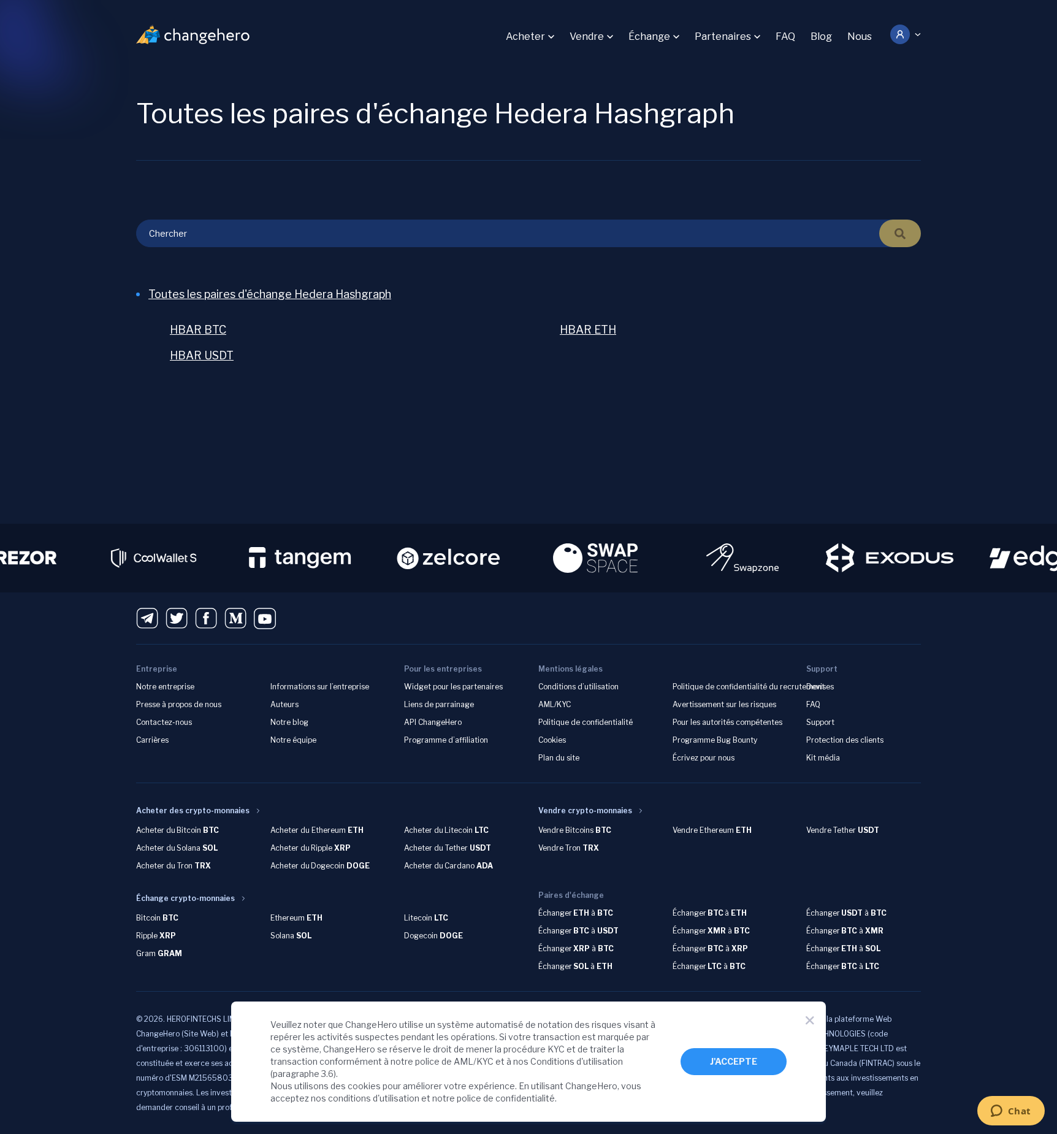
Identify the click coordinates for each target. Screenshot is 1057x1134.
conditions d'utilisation (373, 1098)
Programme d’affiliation (446, 740)
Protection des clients (844, 740)
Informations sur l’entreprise (319, 686)
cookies (364, 1086)
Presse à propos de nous (178, 704)
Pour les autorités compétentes (727, 722)
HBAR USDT (202, 355)
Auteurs (284, 704)
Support (820, 722)
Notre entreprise (165, 686)
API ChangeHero (433, 722)
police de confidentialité (506, 1098)
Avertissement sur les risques (724, 704)
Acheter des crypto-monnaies (193, 810)
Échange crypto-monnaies (185, 898)
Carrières (152, 740)
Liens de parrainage (439, 704)
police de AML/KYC (454, 1061)
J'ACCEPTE (733, 1061)
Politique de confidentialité (585, 722)
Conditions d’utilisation (578, 686)
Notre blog (289, 722)
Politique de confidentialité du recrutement (749, 686)
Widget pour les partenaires (453, 686)
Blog (821, 36)
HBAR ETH (588, 329)
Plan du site (558, 757)
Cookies (552, 740)
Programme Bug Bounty (715, 740)
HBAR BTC (198, 329)
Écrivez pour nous (704, 757)
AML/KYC (554, 704)
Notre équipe (293, 740)
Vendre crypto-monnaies (585, 810)
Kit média (823, 757)
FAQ (785, 36)
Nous (859, 36)
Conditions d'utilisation (576, 1061)
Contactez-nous (164, 722)
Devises (820, 686)
